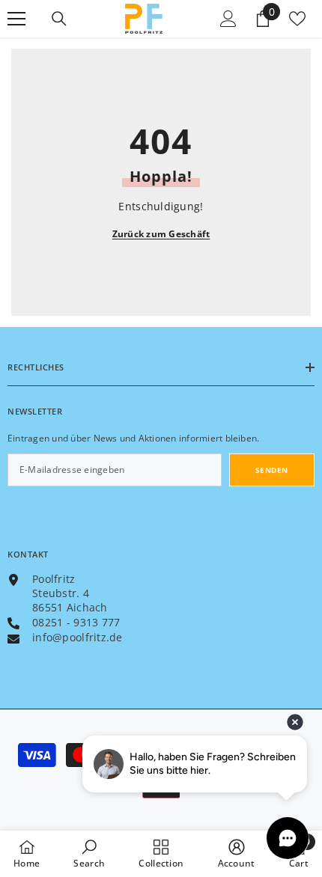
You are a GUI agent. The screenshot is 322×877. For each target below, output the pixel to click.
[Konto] (228, 18)
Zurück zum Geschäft (161, 233)
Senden (271, 470)
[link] (89, 853)
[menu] (16, 19)
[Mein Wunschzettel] (297, 18)
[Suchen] (59, 19)
